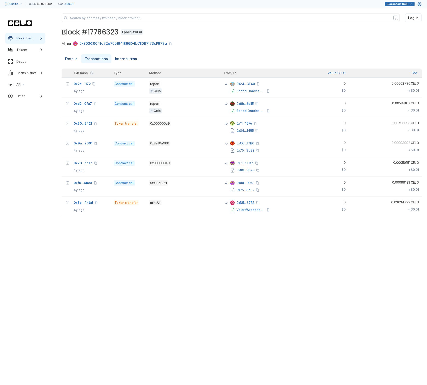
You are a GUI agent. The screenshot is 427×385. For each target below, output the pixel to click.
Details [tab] (71, 59)
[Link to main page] (20, 23)
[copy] (171, 43)
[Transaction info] (67, 84)
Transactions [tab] (96, 59)
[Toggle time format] (92, 73)
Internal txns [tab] (126, 59)
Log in (413, 18)
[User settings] (419, 4)
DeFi (397, 4)
